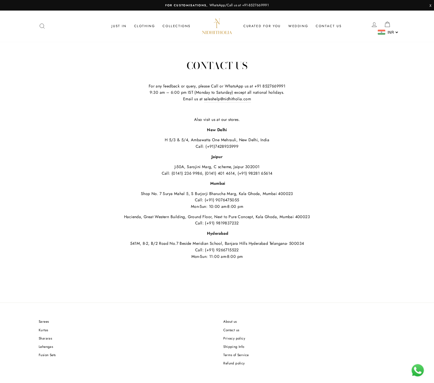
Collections (176, 26)
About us (230, 321)
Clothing (144, 26)
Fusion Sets (47, 354)
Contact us (329, 26)
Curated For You (262, 26)
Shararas (45, 338)
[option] (217, 5)
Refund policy (234, 363)
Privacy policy (234, 338)
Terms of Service (236, 354)
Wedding (298, 26)
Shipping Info (233, 346)
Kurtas (43, 329)
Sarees (44, 321)
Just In (119, 26)
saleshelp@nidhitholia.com (227, 99)
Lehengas (46, 346)
